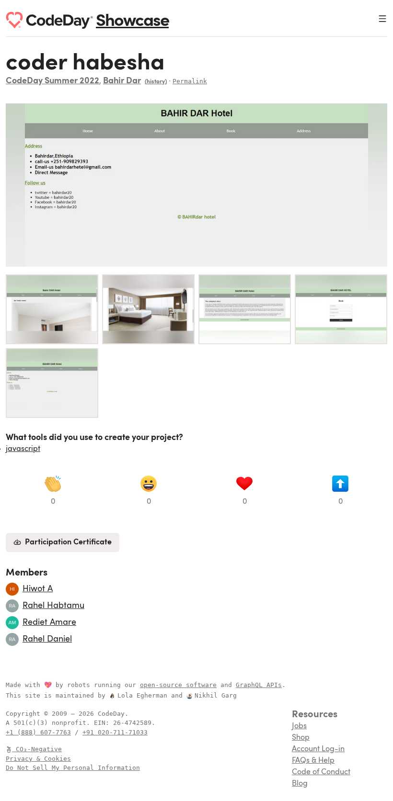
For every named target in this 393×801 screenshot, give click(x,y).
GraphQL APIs (259, 684)
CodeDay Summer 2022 (52, 81)
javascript (23, 449)
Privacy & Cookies (38, 758)
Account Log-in (318, 749)
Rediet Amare (49, 622)
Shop (301, 738)
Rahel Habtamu (53, 605)
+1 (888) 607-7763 (38, 732)
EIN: (103, 722)
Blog (300, 784)
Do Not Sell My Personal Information (73, 767)
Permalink (190, 81)
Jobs (299, 726)
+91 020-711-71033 (115, 732)
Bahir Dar (122, 81)
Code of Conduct (321, 772)
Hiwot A (38, 589)
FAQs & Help (313, 761)
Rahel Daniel (47, 639)
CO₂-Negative (39, 749)
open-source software (178, 684)
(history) (156, 82)
